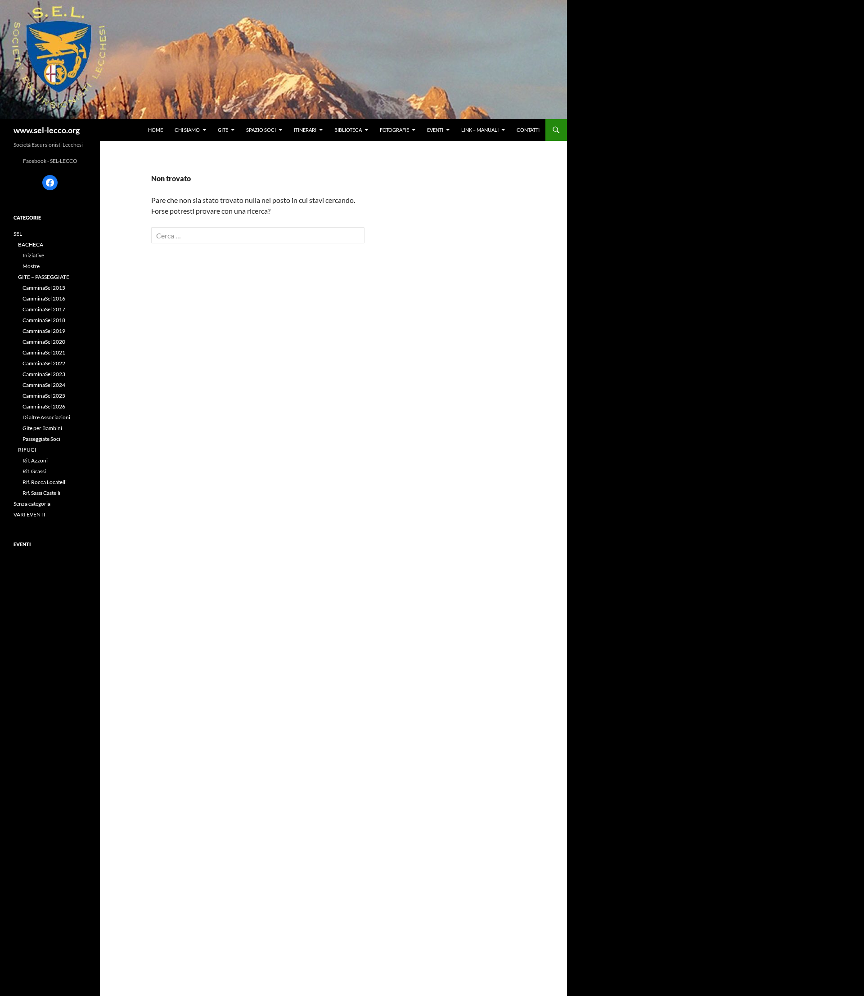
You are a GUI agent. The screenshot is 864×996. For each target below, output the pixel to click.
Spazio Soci (261, 130)
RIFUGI (27, 449)
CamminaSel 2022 (43, 363)
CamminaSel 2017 (43, 309)
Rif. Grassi (34, 471)
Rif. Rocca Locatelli (44, 482)
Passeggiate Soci (41, 438)
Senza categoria (32, 503)
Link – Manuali (480, 130)
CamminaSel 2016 (43, 298)
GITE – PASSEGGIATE (43, 277)
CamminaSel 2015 (43, 287)
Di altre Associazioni (46, 417)
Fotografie (394, 130)
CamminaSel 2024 (43, 384)
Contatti (528, 130)
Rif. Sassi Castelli (41, 492)
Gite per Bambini (42, 428)
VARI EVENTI (29, 514)
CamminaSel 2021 (43, 352)
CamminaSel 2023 (43, 374)
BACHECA (30, 244)
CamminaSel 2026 (43, 406)
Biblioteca (348, 130)
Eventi (435, 130)
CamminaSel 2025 (43, 395)
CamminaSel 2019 (43, 331)
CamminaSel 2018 (43, 320)
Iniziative (33, 255)
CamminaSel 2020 (43, 341)
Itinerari (305, 130)
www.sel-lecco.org (47, 130)
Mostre (31, 266)
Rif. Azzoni (35, 460)
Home (155, 130)
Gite (223, 130)
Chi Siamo (187, 130)
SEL (18, 233)
